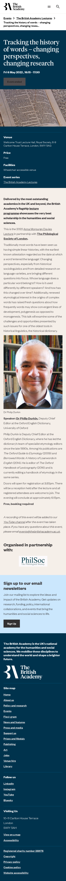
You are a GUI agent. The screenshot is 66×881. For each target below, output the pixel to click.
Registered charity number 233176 (23, 851)
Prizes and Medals (14, 738)
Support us (10, 733)
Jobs (6, 755)
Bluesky (8, 800)
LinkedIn (9, 783)
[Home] (14, 7)
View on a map (12, 834)
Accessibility (11, 840)
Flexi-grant (10, 716)
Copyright (9, 856)
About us (9, 700)
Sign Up (11, 623)
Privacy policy (12, 861)
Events (7, 18)
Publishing (10, 744)
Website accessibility (16, 872)
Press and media (13, 727)
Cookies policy (12, 867)
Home (7, 694)
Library (8, 766)
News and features (14, 722)
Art (5, 749)
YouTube (9, 794)
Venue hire (10, 760)
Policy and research (15, 705)
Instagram (9, 789)
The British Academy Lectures (34, 18)
